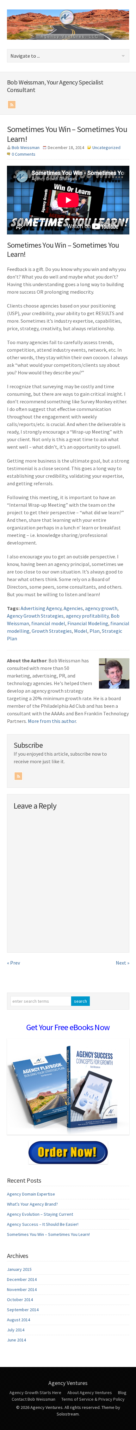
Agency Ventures (68, 1383)
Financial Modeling (87, 623)
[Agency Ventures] (68, 38)
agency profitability (87, 616)
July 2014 (15, 1330)
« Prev (13, 963)
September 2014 (23, 1309)
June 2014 (16, 1340)
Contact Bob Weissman (33, 1399)
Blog (122, 1392)
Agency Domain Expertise (31, 1194)
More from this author (52, 721)
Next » (122, 963)
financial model (48, 623)
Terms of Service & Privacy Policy (93, 1399)
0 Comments (23, 154)
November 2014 (22, 1289)
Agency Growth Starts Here (35, 1392)
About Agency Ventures (89, 1392)
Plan (95, 631)
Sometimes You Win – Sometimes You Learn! (67, 134)
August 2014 (18, 1320)
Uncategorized (106, 147)
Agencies (73, 608)
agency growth (101, 608)
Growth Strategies (52, 631)
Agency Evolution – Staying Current (40, 1214)
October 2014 (20, 1299)
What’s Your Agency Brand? (32, 1204)
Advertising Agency (41, 608)
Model (80, 631)
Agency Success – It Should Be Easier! (42, 1224)
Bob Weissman (26, 147)
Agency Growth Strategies (35, 616)
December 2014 (22, 1279)
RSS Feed (11, 104)
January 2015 (19, 1269)
